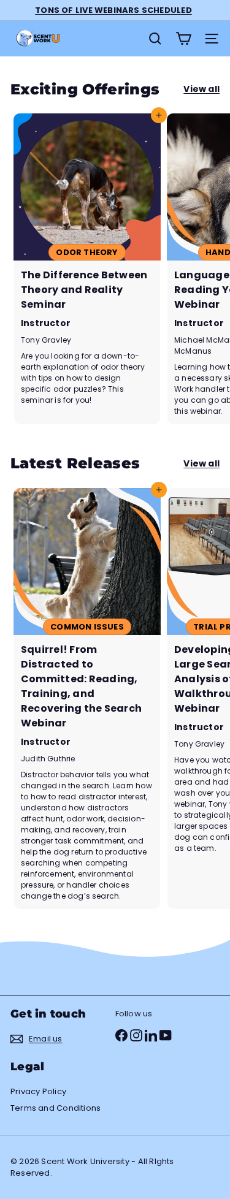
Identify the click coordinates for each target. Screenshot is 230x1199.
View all (201, 89)
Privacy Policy (38, 1091)
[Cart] (183, 38)
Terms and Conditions (55, 1108)
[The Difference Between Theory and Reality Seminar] (87, 268)
